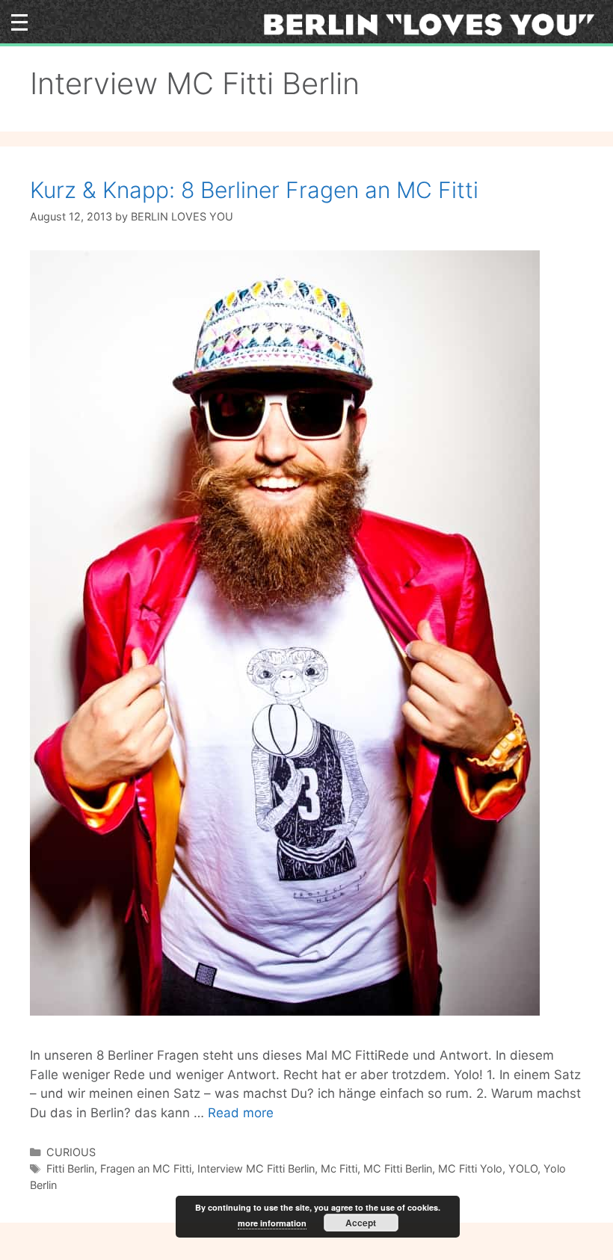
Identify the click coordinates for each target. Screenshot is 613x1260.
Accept (360, 1222)
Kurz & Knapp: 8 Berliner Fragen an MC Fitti (254, 189)
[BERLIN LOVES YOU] (434, 23)
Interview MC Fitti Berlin (256, 1168)
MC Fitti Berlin (397, 1168)
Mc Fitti (339, 1168)
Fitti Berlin (70, 1168)
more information (272, 1223)
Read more (241, 1112)
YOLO (522, 1168)
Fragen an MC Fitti (145, 1168)
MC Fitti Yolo (470, 1168)
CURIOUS (71, 1152)
